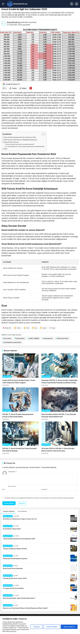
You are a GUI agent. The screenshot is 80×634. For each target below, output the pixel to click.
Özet (5, 149)
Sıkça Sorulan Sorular (11, 142)
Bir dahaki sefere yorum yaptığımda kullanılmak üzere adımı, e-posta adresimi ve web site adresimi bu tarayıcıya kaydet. (39, 498)
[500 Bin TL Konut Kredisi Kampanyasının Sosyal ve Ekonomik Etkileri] (20, 403)
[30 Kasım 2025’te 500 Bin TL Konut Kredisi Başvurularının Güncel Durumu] (59, 437)
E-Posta (44, 489)
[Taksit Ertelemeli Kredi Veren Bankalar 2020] (40, 538)
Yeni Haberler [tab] (22, 511)
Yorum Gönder (9, 503)
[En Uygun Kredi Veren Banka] (40, 588)
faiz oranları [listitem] (7, 338)
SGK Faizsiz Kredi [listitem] (62, 338)
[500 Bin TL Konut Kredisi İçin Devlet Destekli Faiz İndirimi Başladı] (20, 437)
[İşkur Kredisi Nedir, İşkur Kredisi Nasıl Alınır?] (40, 598)
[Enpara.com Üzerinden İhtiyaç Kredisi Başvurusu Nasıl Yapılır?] (40, 607)
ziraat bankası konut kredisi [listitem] (12, 342)
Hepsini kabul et (69, 627)
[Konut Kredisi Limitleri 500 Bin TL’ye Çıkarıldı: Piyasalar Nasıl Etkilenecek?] (59, 403)
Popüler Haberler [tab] (9, 511)
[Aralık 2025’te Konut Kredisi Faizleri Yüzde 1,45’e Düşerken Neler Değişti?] (20, 369)
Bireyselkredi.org (13, 22)
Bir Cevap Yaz (9, 463)
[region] (40, 625)
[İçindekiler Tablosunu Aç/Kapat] (42, 134)
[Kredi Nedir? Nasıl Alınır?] (40, 528)
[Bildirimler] (77, 4)
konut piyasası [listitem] (48, 338)
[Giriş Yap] (72, 4)
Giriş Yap (22, 503)
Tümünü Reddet (51, 627)
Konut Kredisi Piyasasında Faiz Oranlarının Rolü (20, 137)
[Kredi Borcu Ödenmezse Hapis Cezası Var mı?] (40, 518)
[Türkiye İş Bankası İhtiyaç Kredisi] (40, 548)
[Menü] (3, 4)
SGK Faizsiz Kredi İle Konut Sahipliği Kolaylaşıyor (20, 140)
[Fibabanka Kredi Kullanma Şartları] (40, 558)
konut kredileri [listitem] (20, 338)
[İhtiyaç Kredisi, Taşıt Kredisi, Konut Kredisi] (17, 4)
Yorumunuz (12, 471)
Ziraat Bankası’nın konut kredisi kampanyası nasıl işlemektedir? (26, 146)
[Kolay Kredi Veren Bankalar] (40, 568)
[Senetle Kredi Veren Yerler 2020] (40, 578)
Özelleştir (36, 627)
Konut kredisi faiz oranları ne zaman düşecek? (20, 144)
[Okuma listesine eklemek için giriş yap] (30, 88)
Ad (3, 489)
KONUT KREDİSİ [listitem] (33, 338)
